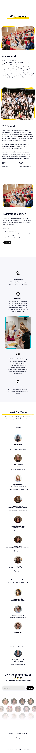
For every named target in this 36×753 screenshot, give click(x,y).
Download (7, 242)
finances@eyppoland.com (18, 469)
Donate (11, 733)
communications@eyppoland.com (18, 489)
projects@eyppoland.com (18, 531)
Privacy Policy (18, 749)
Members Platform (21, 733)
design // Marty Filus (27, 749)
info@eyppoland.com (18, 551)
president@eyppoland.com (18, 449)
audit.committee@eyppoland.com (18, 582)
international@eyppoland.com (18, 511)
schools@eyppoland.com (18, 571)
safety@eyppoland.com (18, 665)
